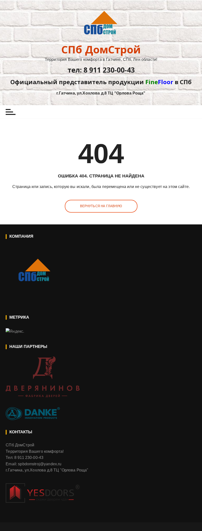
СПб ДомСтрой (101, 49)
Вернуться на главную (101, 206)
